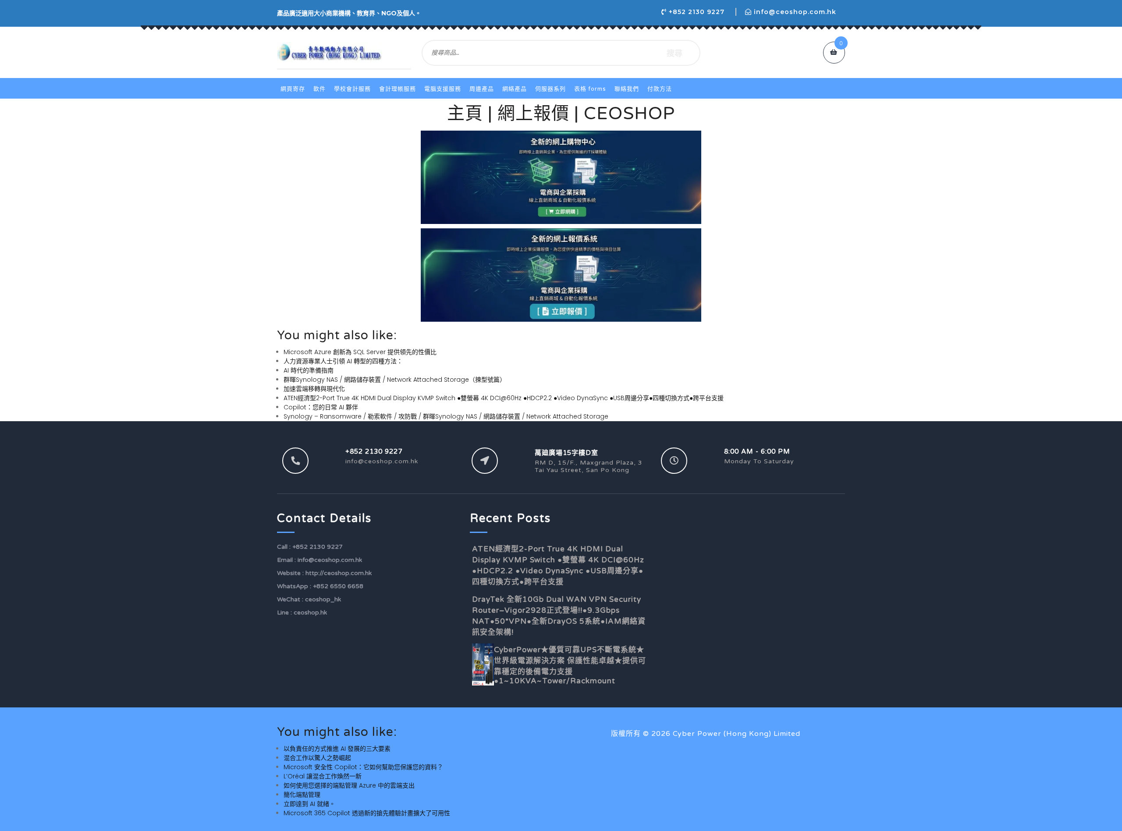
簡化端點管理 (302, 794)
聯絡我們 (626, 88)
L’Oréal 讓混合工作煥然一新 (323, 776)
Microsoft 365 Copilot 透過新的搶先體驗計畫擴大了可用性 (367, 813)
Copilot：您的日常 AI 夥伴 (321, 407)
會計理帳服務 (397, 88)
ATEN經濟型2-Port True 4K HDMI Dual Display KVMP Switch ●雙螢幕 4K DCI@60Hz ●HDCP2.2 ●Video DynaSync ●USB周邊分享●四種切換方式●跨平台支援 (504, 398)
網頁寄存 (292, 88)
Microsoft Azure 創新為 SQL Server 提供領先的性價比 (360, 352)
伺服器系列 (550, 88)
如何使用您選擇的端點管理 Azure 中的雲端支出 (349, 785)
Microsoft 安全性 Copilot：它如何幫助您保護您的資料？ (363, 767)
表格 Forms (590, 88)
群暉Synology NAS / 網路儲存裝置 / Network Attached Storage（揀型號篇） (395, 379)
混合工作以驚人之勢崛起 (317, 757)
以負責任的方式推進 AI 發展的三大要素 (337, 748)
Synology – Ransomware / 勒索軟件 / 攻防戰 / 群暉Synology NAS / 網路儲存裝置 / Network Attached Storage (446, 416)
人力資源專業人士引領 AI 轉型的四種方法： (343, 361)
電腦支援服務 (442, 88)
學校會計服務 (352, 88)
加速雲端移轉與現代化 (314, 388)
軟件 (319, 88)
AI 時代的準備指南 (309, 370)
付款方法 (659, 88)
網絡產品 (514, 88)
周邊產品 (481, 88)
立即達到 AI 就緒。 (309, 803)
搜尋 (674, 52)
